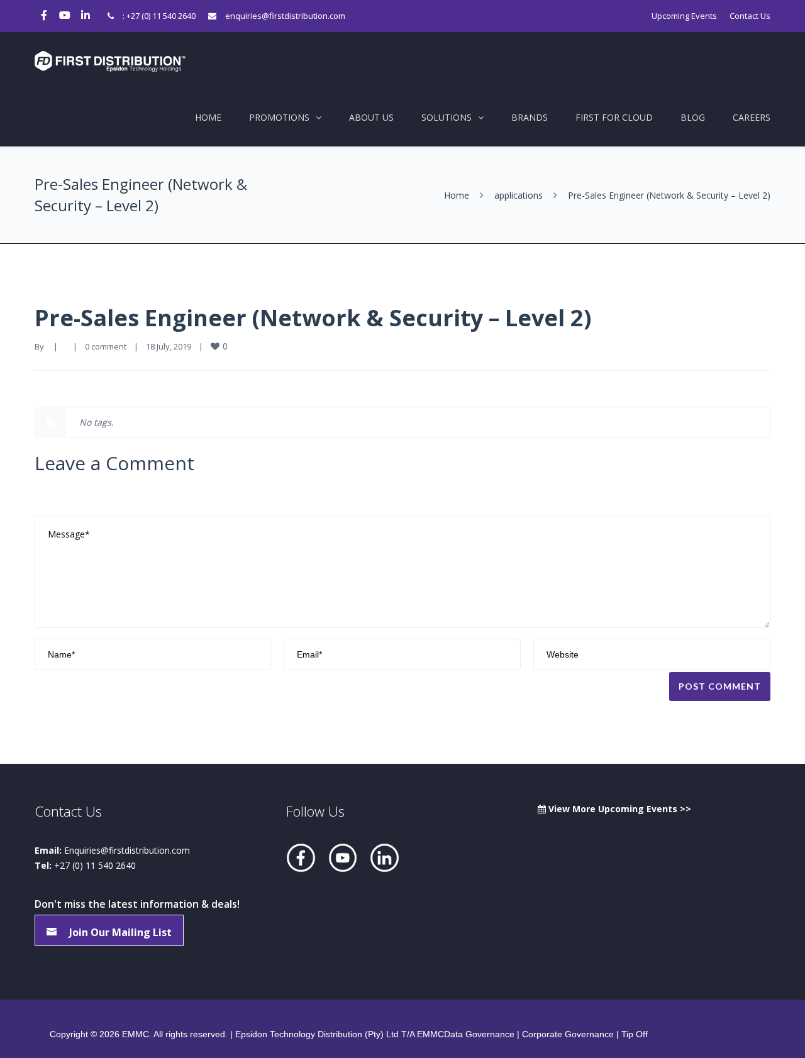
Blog (692, 117)
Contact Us (750, 15)
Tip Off (634, 1034)
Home (208, 117)
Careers (751, 117)
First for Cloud (614, 117)
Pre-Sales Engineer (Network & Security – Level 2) (313, 317)
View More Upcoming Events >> (618, 809)
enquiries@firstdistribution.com (285, 15)
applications (518, 195)
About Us (371, 117)
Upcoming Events (684, 15)
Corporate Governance (568, 1034)
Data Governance (479, 1034)
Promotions (279, 117)
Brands (529, 117)
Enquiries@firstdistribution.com (127, 850)
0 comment (105, 346)
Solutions (446, 117)
